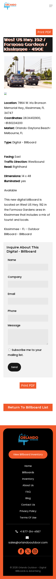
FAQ (28, 492)
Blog (28, 498)
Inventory (28, 479)
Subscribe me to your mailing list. (25, 352)
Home (28, 466)
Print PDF (44, 32)
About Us (28, 485)
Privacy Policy (28, 511)
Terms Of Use (28, 517)
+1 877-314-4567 (29, 531)
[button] (51, 5)
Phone (12, 311)
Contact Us (28, 504)
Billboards (28, 472)
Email (11, 294)
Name (12, 260)
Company (15, 277)
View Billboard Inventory (28, 454)
